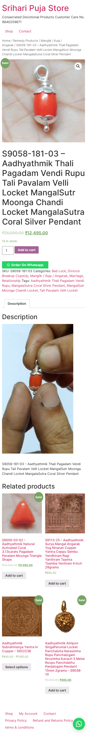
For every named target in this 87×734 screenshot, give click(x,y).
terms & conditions (19, 727)
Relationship (11, 281)
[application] (37, 389)
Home (6, 41)
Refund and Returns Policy (53, 720)
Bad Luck (59, 271)
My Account (28, 714)
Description (17, 303)
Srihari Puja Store (35, 8)
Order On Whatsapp (27, 265)
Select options (16, 667)
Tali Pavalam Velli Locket (59, 290)
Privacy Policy (16, 720)
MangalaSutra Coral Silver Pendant (38, 285)
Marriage (76, 276)
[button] (25, 265)
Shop (9, 31)
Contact (25, 31)
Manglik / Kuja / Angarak (49, 276)
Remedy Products (25, 41)
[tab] (17, 303)
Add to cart (26, 250)
